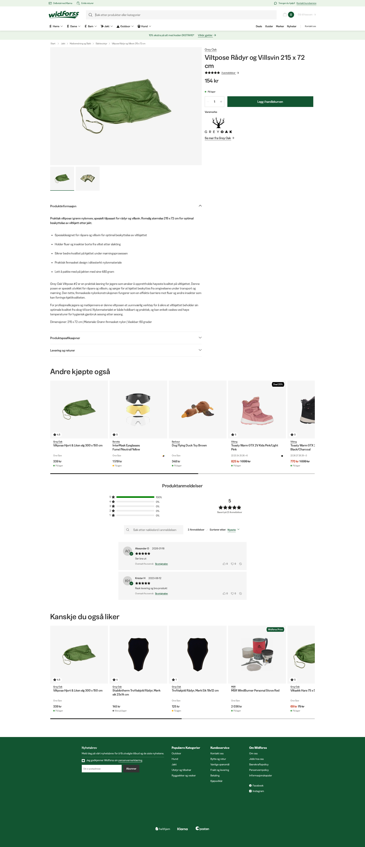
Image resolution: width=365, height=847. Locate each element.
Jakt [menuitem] (106, 26)
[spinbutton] (214, 101)
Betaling (215, 775)
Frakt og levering (219, 770)
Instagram (258, 791)
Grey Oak (211, 49)
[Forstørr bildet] (126, 106)
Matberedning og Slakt (80, 43)
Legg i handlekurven (270, 102)
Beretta (116, 441)
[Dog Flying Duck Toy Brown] (198, 409)
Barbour (176, 441)
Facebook (258, 785)
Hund (175, 759)
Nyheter (291, 26)
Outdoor (176, 753)
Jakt (63, 43)
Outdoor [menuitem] (125, 26)
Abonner (131, 768)
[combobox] (234, 529)
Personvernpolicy (259, 770)
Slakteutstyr (101, 43)
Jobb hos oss (256, 759)
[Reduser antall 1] (208, 101)
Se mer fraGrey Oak (218, 138)
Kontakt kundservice (306, 3)
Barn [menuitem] (90, 26)
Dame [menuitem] (73, 26)
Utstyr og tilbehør (181, 770)
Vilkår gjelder (205, 35)
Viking (234, 441)
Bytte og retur (218, 759)
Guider (269, 26)
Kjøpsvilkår (216, 781)
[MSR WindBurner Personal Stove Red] (257, 655)
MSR (233, 686)
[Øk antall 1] (221, 101)
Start (53, 43)
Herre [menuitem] (56, 26)
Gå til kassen (305, 14)
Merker (280, 26)
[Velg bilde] (62, 179)
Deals (259, 26)
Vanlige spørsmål (219, 764)
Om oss (253, 753)
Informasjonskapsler (260, 775)
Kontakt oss (310, 26)
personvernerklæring (130, 760)
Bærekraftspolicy (259, 764)
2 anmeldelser (228, 72)
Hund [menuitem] (144, 26)
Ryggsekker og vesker (184, 775)
